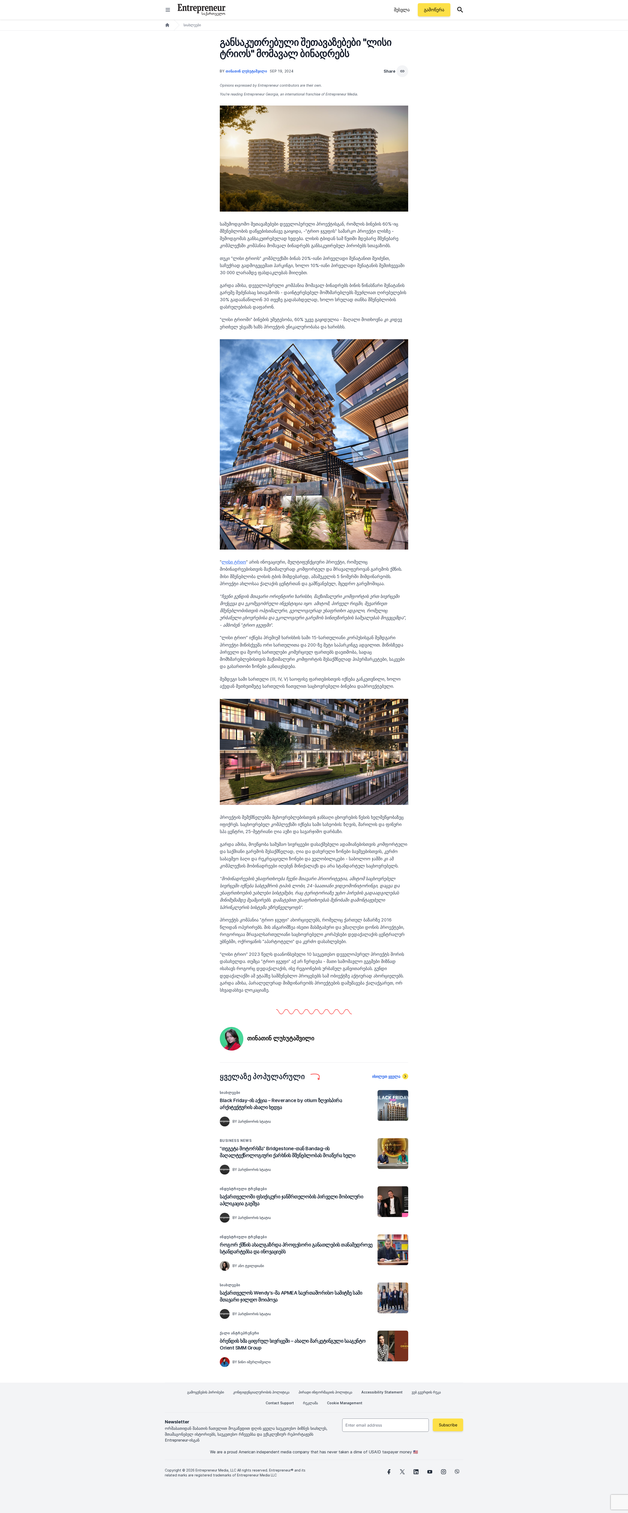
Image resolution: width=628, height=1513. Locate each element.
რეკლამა (310, 1403)
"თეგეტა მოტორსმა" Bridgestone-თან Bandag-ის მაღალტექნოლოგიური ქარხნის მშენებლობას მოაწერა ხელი (287, 1152)
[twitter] (402, 1472)
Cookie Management (344, 1403)
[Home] (167, 25)
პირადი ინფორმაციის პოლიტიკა (325, 1392)
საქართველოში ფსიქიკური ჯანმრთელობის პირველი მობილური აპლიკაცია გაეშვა (291, 1200)
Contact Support (280, 1403)
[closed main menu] (168, 10)
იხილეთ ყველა (386, 1076)
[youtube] (430, 1472)
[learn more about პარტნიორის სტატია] (225, 1121)
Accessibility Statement (382, 1392)
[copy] (402, 71)
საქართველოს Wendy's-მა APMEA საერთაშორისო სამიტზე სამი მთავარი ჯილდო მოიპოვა (291, 1296)
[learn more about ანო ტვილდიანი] (225, 1266)
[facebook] (388, 1472)
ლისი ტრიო (234, 562)
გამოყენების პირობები (205, 1392)
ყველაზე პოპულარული (262, 1076)
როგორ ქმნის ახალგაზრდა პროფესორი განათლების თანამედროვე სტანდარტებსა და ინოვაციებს (296, 1248)
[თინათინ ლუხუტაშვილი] (231, 1038)
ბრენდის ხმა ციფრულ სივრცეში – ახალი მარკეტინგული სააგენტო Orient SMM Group (293, 1344)
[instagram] (443, 1472)
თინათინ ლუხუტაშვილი (247, 71)
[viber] (457, 1472)
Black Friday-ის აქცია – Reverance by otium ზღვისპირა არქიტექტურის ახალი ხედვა (281, 1103)
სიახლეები (192, 25)
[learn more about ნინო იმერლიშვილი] (225, 1362)
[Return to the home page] (201, 10)
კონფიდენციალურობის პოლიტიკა (261, 1392)
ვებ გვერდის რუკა (426, 1392)
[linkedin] (416, 1472)
